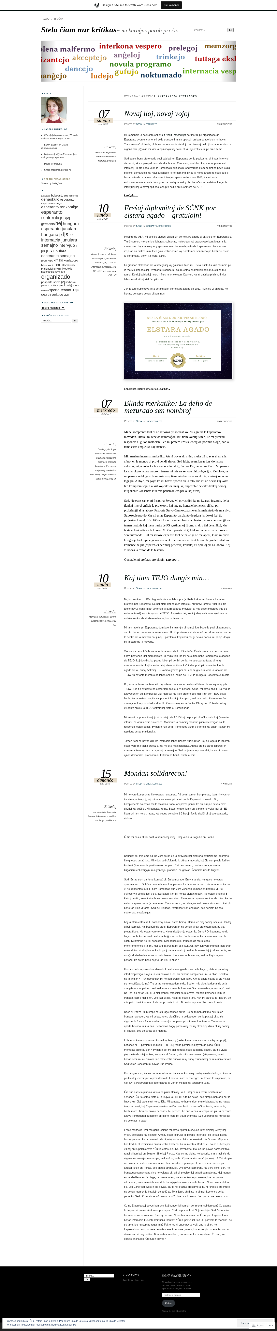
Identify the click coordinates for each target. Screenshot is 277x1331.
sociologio (100, 820)
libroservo (111, 466)
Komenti (227, 588)
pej (63, 282)
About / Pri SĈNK (53, 19)
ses (104, 271)
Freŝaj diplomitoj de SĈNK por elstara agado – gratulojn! (170, 211)
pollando (45, 285)
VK (115, 275)
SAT (99, 271)
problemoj (54, 285)
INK (71, 235)
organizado (164, 225)
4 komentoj (225, 421)
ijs (65, 234)
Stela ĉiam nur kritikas (78, 29)
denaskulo (100, 152)
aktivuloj (95, 254)
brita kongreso (71, 196)
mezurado (95, 474)
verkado (57, 294)
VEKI (109, 275)
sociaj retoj (107, 478)
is (76, 246)
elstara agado (98, 258)
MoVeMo (67, 268)
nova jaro (60, 271)
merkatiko (111, 470)
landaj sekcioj (97, 621)
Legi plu (131, 195)
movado (57, 269)
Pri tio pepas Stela (57, 179)
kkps (50, 260)
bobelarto (57, 195)
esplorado (111, 152)
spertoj (54, 290)
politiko (112, 816)
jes (49, 250)
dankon (103, 254)
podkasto (111, 160)
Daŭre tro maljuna (53, 164)
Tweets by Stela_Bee (51, 183)
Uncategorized (154, 421)
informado (111, 453)
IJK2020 (112, 262)
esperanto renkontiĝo (59, 207)
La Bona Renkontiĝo (174, 134)
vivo (66, 294)
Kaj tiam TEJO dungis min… (166, 578)
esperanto (151, 124)
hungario (111, 812)
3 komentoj (225, 124)
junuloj (44, 260)
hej (58, 223)
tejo (109, 271)
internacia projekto (107, 462)
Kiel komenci (171, 4)
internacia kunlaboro (106, 156)
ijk (105, 262)
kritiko (58, 260)
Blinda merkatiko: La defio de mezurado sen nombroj (168, 407)
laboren (46, 265)
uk (115, 478)
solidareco (111, 820)
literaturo (69, 265)
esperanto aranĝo (51, 203)
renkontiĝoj (67, 285)
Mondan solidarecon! (155, 773)
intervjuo (102, 160)
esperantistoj (99, 812)
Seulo (98, 478)
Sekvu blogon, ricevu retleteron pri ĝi (177, 1276)
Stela (139, 124)
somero (45, 290)
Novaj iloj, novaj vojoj (157, 113)
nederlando (47, 271)
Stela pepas (131, 1275)
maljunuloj (100, 470)
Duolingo (102, 449)
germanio (48, 224)
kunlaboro (100, 466)
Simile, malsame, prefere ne (57, 170)
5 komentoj (225, 225)
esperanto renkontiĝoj (52, 214)
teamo (66, 290)
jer (43, 251)
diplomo (112, 254)
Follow (168, 1303)
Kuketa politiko (68, 1324)
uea (114, 271)
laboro (113, 617)
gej (67, 218)
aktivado (45, 195)
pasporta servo (108, 474)
